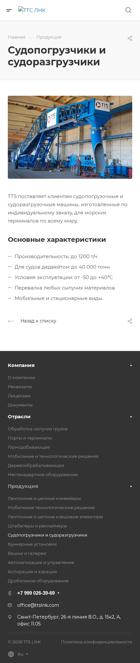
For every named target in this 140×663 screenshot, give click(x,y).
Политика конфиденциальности (96, 641)
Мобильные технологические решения (51, 507)
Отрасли (19, 416)
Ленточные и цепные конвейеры (44, 498)
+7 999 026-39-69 (36, 593)
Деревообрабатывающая (36, 465)
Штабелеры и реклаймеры (37, 525)
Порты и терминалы (30, 437)
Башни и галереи (27, 553)
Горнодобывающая (29, 447)
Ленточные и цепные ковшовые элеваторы (55, 516)
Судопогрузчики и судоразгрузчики (47, 535)
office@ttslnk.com (38, 605)
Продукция (23, 486)
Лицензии (19, 395)
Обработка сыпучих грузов (38, 428)
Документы (20, 404)
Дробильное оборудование (38, 580)
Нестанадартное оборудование (43, 474)
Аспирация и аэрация (32, 571)
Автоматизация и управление (41, 562)
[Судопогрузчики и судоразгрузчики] (70, 137)
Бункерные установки (32, 544)
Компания (21, 365)
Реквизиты (20, 386)
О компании (21, 377)
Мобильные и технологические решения (53, 456)
